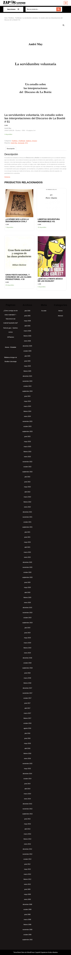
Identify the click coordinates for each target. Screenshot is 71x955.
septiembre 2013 (27, 814)
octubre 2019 (27, 617)
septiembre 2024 (27, 391)
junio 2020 (27, 582)
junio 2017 (27, 703)
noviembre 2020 (27, 567)
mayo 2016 (27, 743)
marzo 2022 (27, 497)
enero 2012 (27, 884)
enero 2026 (27, 341)
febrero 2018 (27, 683)
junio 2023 (27, 436)
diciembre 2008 (27, 904)
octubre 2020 (27, 572)
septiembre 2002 (27, 939)
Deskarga (7, 177)
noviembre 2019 (27, 612)
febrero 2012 (27, 879)
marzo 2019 (27, 643)
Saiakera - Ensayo (31, 141)
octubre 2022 (27, 466)
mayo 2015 (27, 768)
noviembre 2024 (27, 381)
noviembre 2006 (27, 929)
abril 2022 (27, 492)
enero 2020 (27, 602)
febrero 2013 (27, 839)
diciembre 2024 (27, 376)
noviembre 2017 (27, 693)
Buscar (58, 9)
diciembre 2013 (27, 804)
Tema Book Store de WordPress (23, 952)
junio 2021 (27, 537)
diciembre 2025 (27, 346)
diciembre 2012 (27, 849)
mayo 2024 (27, 401)
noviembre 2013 (27, 809)
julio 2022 (27, 477)
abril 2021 (27, 547)
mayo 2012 (27, 869)
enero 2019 (27, 653)
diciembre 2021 (27, 512)
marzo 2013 (27, 834)
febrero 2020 (27, 597)
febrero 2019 (27, 648)
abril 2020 (27, 592)
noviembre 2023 (27, 421)
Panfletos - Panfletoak (15, 18)
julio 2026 (27, 310)
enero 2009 (27, 899)
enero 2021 (27, 557)
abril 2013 (27, 829)
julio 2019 (27, 627)
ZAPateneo (10, 337)
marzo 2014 (27, 793)
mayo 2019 (27, 637)
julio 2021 (27, 532)
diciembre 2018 (27, 658)
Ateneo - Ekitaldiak (10, 347)
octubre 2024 (27, 386)
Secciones (11, 9)
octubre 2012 (27, 859)
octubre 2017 (27, 698)
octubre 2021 (27, 522)
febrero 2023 (27, 451)
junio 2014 (27, 783)
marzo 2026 (27, 331)
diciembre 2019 (27, 607)
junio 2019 (27, 632)
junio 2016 (27, 738)
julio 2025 (27, 356)
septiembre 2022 (27, 471)
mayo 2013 (27, 824)
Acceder (43, 310)
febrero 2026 (27, 336)
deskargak (21, 143)
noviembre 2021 (27, 517)
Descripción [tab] (11, 148)
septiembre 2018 (27, 668)
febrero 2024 (27, 411)
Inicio (5, 18)
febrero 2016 (27, 753)
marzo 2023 (27, 446)
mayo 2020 (27, 587)
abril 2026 (27, 326)
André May (14, 143)
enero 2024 (27, 416)
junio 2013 (27, 819)
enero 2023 (27, 456)
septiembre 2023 (27, 431)
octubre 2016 (27, 723)
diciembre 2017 (27, 688)
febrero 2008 (27, 924)
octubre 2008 (27, 909)
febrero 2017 (27, 718)
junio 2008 (27, 914)
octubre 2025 (27, 351)
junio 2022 (27, 482)
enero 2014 (27, 798)
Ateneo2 (60, 316)
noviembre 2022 (27, 461)
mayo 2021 (27, 542)
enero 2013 (27, 844)
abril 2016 (27, 748)
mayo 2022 (27, 487)
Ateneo (60, 310)
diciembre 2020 (27, 562)
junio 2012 (27, 864)
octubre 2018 (27, 663)
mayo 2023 (27, 441)
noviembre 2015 (27, 763)
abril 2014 (27, 788)
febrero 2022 (27, 502)
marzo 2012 (27, 874)
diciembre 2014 (27, 773)
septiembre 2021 (27, 527)
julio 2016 (27, 733)
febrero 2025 (27, 371)
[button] (63, 25)
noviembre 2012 (27, 854)
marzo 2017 (27, 713)
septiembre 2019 (27, 622)
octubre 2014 (27, 778)
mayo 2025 (27, 366)
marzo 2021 (27, 552)
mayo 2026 (27, 321)
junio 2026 (27, 316)
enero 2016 (27, 758)
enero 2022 (27, 507)
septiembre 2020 (27, 577)
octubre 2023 (27, 426)
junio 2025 (27, 361)
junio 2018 (27, 673)
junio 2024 (27, 396)
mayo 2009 (27, 894)
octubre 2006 (27, 934)
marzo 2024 (27, 406)
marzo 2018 (27, 678)
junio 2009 (27, 889)
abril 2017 (27, 708)
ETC (26, 143)
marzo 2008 (27, 919)
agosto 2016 (27, 728)
